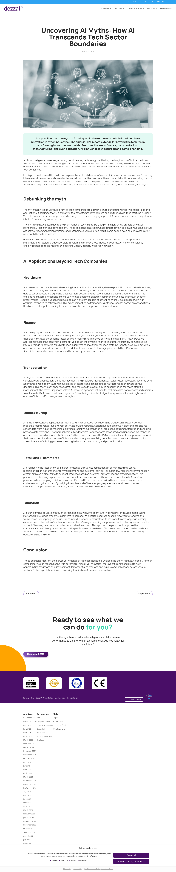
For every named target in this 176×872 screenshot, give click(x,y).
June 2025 (27, 729)
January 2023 (28, 817)
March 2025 (28, 740)
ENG (158, 2)
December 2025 (29, 718)
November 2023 (29, 784)
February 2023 (29, 814)
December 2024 (29, 751)
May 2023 (27, 803)
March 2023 (28, 810)
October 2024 (28, 758)
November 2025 (29, 721)
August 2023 (28, 791)
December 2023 (29, 780)
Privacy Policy (28, 698)
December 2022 (29, 821)
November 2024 (29, 755)
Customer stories (135, 8)
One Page (40, 740)
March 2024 (28, 777)
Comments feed (59, 725)
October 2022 (28, 828)
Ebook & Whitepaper (45, 725)
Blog (38, 718)
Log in (55, 718)
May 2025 (27, 732)
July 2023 (27, 795)
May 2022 (27, 843)
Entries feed (58, 721)
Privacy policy (67, 869)
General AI (41, 729)
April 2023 (27, 806)
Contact (152, 2)
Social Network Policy (44, 698)
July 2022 (27, 840)
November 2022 (29, 825)
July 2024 (27, 762)
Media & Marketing (44, 736)
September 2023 (30, 788)
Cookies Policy (78, 869)
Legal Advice (60, 698)
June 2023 (27, 799)
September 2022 (30, 832)
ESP (163, 2)
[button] (131, 861)
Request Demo (166, 8)
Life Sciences (42, 732)
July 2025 (27, 725)
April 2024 (27, 773)
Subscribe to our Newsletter (137, 2)
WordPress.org (59, 729)
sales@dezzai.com (134, 699)
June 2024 (27, 766)
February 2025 (29, 744)
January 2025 (28, 747)
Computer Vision (43, 721)
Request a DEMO (36, 654)
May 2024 (27, 769)
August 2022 (28, 836)
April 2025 (27, 736)
